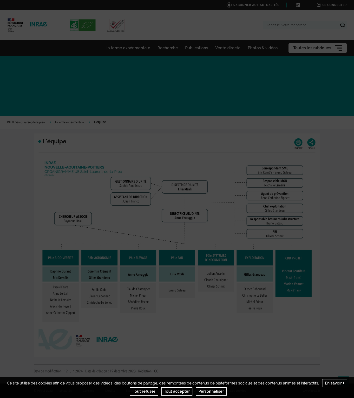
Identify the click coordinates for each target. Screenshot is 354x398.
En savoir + (334, 383)
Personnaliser (211, 391)
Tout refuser (144, 391)
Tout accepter (177, 391)
